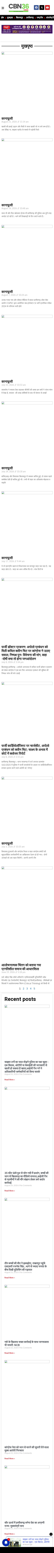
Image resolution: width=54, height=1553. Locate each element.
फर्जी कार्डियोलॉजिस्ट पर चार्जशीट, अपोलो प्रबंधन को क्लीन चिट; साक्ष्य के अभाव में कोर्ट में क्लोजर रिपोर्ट (25, 749)
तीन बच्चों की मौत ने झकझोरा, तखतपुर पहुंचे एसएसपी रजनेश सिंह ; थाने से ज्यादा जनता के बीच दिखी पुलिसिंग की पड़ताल (25, 1266)
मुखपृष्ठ (10, 18)
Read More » (9, 1080)
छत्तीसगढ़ (30, 18)
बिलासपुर (19, 18)
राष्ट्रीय (40, 18)
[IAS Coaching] (27, 32)
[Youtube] (47, 7)
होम (2, 18)
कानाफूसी (7, 118)
